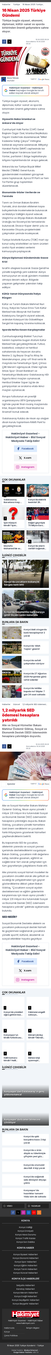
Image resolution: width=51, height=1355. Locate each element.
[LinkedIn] (29, 1212)
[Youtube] (34, 1212)
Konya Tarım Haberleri (25, 1269)
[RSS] (39, 1212)
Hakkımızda (9, 1328)
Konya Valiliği (25, 1227)
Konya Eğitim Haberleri (25, 1265)
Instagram (27, 467)
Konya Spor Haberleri (25, 1261)
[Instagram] (23, 1212)
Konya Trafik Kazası (25, 1238)
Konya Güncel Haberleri (25, 1272)
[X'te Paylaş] (9, 42)
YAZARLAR (35, 1206)
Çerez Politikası (11, 1335)
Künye (7, 1331)
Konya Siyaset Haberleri (25, 1254)
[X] (18, 1212)
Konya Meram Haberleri (25, 1292)
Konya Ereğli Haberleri (25, 1296)
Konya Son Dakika (25, 1241)
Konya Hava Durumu (25, 1234)
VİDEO (9, 1206)
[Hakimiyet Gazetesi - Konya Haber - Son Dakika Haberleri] (25, 1314)
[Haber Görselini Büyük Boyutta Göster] (25, 61)
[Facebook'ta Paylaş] (4, 42)
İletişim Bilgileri (32, 1328)
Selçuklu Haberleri (25, 1285)
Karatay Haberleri (25, 1289)
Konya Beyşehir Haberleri (25, 1303)
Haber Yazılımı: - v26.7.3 (25, 1351)
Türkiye (16, 4)
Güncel (16, 704)
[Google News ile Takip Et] (43, 79)
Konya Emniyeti (25, 1230)
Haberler (6, 4)
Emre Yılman (13, 79)
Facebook (28, 448)
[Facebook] (13, 1212)
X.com (27, 457)
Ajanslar (11, 784)
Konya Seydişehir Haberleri (25, 1300)
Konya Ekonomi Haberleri (25, 1258)
